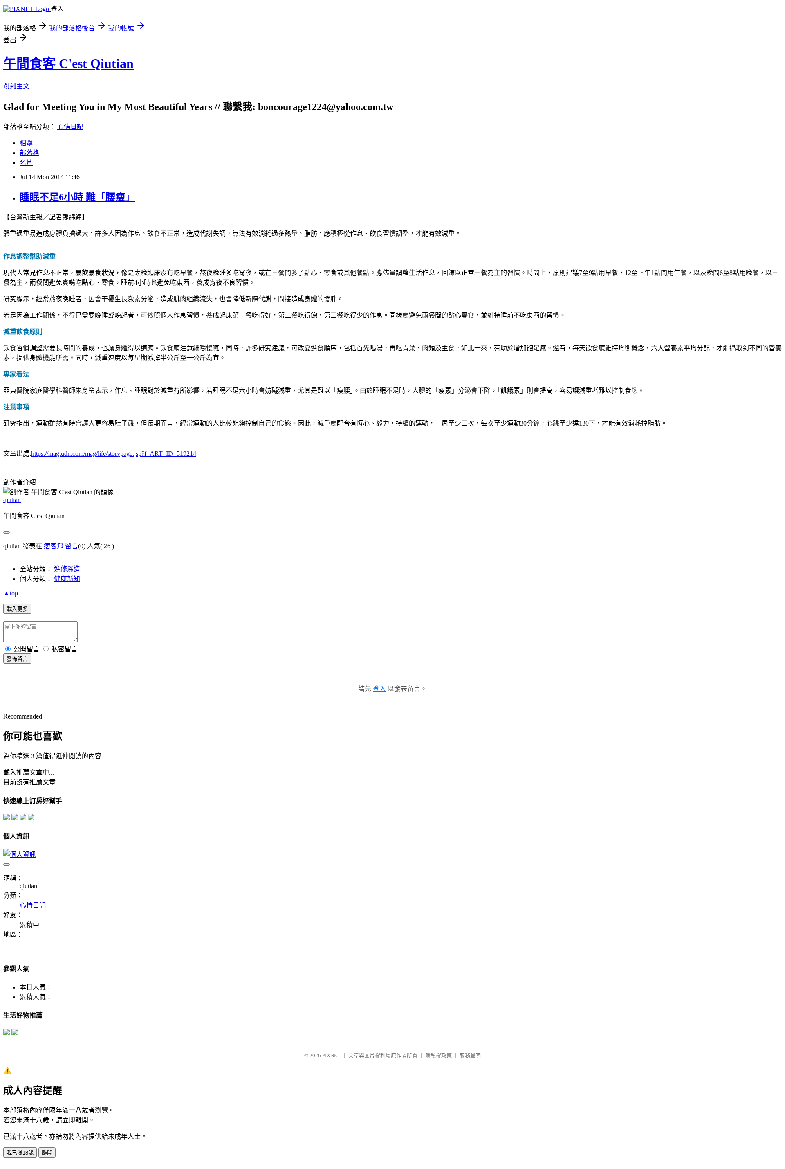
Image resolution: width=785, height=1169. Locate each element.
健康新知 (67, 578)
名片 (26, 162)
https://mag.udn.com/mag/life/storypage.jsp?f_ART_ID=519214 (113, 453)
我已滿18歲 (20, 1153)
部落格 (29, 152)
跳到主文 (16, 86)
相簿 (26, 143)
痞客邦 (53, 546)
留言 (71, 546)
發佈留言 (17, 659)
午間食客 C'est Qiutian (68, 63)
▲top (10, 593)
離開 (47, 1153)
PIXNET (331, 1055)
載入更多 (17, 609)
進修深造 (67, 568)
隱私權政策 (438, 1055)
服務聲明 (470, 1055)
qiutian (12, 499)
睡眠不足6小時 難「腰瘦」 (77, 197)
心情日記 (70, 126)
